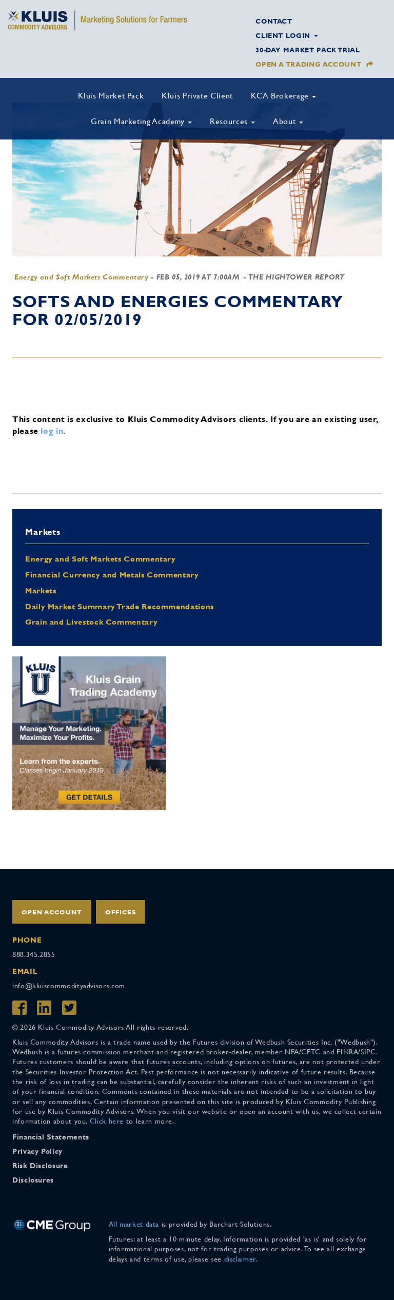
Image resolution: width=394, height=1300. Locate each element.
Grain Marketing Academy (139, 121)
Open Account (52, 912)
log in (52, 431)
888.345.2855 (33, 954)
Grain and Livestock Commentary (91, 621)
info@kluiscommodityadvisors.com (68, 986)
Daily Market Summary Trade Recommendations (119, 606)
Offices (120, 912)
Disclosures (33, 1180)
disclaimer (240, 1259)
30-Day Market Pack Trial (307, 50)
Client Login (283, 35)
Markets (40, 590)
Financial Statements (50, 1137)
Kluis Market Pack (111, 96)
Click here (107, 1121)
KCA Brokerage (281, 96)
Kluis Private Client (197, 96)
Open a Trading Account (308, 64)
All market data (134, 1224)
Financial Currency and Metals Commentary (112, 574)
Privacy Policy (37, 1151)
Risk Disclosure (40, 1166)
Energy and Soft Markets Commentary (81, 277)
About (285, 121)
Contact (273, 21)
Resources (230, 121)
